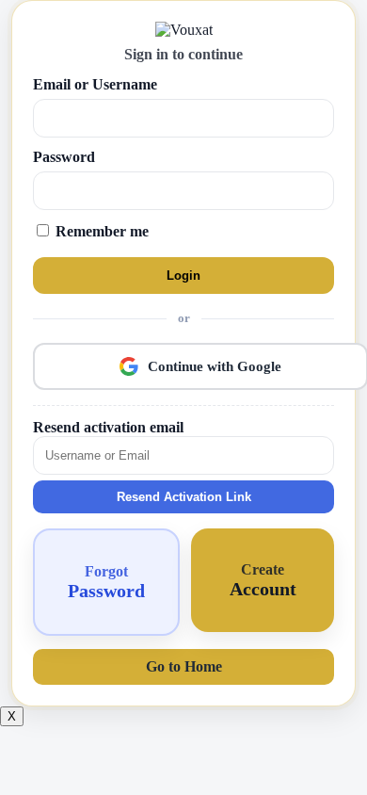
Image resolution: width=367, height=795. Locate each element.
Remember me (100, 231)
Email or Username (95, 84)
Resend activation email (108, 427)
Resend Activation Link (184, 497)
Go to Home (184, 666)
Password (64, 157)
